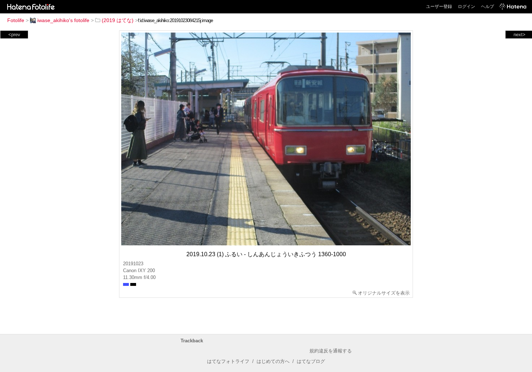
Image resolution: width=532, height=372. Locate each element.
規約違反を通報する (330, 351)
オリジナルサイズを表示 (384, 293)
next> (519, 34)
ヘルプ (487, 6)
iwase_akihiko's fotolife (63, 20)
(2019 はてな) (118, 20)
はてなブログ (311, 361)
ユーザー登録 (439, 6)
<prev (14, 34)
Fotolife (15, 20)
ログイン (466, 6)
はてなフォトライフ (228, 361)
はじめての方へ (273, 361)
